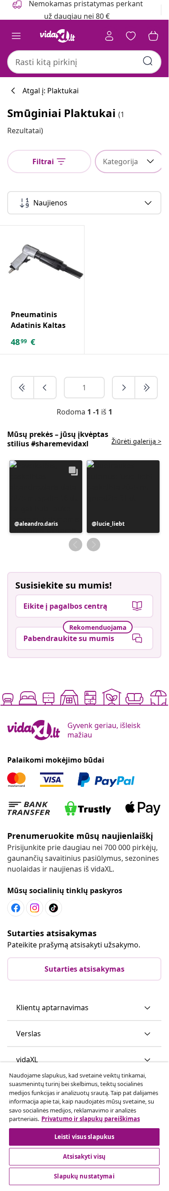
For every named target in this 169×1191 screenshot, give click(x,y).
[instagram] (34, 907)
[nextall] (146, 387)
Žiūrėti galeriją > (136, 441)
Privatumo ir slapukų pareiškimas (90, 1119)
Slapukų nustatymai (84, 1176)
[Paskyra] (109, 36)
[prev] (45, 387)
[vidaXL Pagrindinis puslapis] (57, 36)
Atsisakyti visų (84, 1156)
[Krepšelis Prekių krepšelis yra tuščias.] (153, 36)
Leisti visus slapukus (84, 1137)
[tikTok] (53, 907)
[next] (124, 387)
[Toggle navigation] (16, 36)
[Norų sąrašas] (131, 36)
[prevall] (23, 387)
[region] (84, 1124)
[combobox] (84, 62)
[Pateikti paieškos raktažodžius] (148, 61)
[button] (45, 496)
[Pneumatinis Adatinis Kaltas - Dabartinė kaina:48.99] (45, 264)
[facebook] (15, 907)
